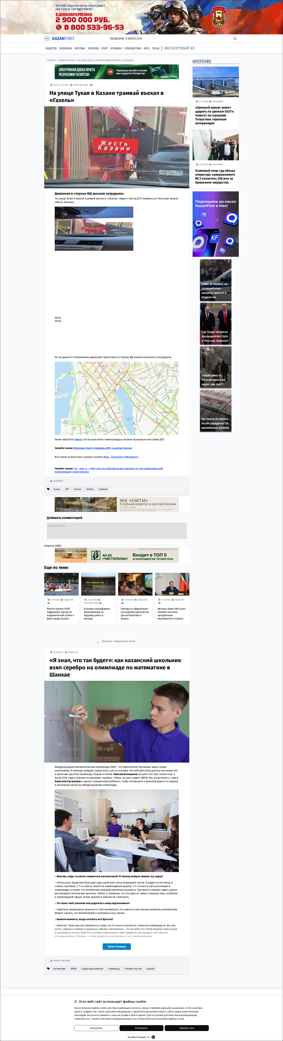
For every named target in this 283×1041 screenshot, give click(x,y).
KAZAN (63, 38)
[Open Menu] (46, 38)
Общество (51, 48)
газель (56, 489)
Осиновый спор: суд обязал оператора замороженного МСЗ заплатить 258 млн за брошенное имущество (215, 176)
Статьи (155, 48)
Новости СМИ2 (52, 545)
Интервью (80, 48)
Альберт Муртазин (61, 947)
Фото (146, 48)
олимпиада (114, 955)
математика (59, 955)
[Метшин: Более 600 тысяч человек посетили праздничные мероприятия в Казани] (172, 584)
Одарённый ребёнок (92, 955)
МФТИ (74, 955)
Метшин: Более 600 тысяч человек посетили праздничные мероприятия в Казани (172, 613)
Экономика (65, 48)
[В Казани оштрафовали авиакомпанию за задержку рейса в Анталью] (98, 584)
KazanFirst (58, 481)
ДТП (67, 489)
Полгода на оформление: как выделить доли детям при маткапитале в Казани (135, 613)
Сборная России (133, 955)
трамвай (103, 489)
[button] (106, 303)
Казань (77, 489)
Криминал (116, 48)
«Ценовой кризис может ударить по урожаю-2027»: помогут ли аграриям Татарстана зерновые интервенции (214, 115)
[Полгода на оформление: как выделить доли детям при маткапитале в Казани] (135, 584)
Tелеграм (116, 457)
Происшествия (133, 48)
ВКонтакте (131, 457)
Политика (93, 48)
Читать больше (117, 932)
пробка (90, 489)
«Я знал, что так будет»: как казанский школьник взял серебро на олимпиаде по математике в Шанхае (115, 653)
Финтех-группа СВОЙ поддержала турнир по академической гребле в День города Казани (60, 613)
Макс (106, 457)
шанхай (150, 955)
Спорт (104, 48)
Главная (51, 60)
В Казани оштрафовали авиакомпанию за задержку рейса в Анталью (97, 613)
